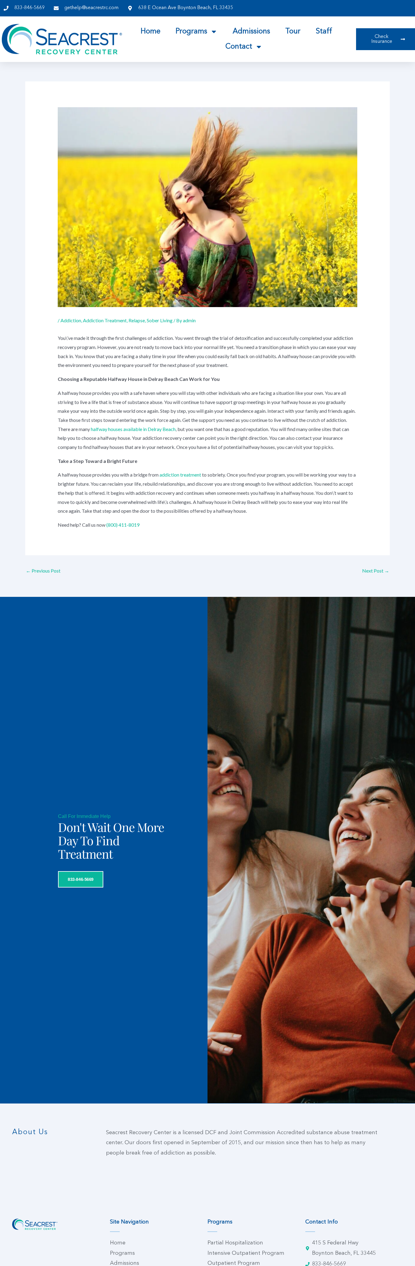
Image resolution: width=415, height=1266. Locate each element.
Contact (238, 46)
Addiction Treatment (105, 320)
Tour (292, 31)
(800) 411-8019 (122, 525)
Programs (191, 31)
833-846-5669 (81, 879)
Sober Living (160, 320)
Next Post (375, 570)
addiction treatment (180, 474)
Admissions (251, 31)
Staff (324, 31)
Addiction (70, 320)
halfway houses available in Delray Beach (133, 429)
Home (150, 31)
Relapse (137, 320)
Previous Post (43, 570)
